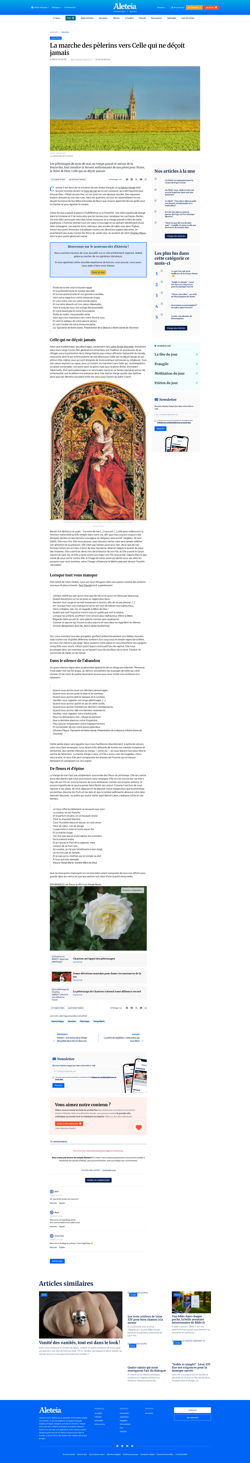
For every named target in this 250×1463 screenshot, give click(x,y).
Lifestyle (142, 18)
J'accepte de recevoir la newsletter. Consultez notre (85, 1078)
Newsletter (124, 1413)
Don (121, 1428)
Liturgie (133, 1295)
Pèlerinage (84, 1021)
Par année (149, 1413)
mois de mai (90, 190)
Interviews (103, 18)
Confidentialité (181, 1454)
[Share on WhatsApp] (146, 179)
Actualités (129, 18)
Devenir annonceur (130, 1454)
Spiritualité (171, 18)
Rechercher (71, 7)
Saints (132, 1346)
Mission (177, 1295)
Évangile (161, 364)
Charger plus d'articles (176, 236)
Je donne (210, 7)
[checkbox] (53, 1077)
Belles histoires (87, 18)
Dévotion (65, 32)
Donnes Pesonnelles (165, 1454)
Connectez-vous (109, 1170)
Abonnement (125, 1424)
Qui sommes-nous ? (97, 1454)
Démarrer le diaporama (132, 890)
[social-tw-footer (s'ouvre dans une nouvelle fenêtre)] (127, 1446)
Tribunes (116, 18)
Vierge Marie (99, 1021)
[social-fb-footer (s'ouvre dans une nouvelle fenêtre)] (122, 1446)
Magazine (123, 1420)
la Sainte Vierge (126, 187)
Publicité (123, 1431)
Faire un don (98, 272)
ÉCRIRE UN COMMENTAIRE (98, 1180)
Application (124, 1417)
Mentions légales (114, 1454)
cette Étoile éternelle (122, 346)
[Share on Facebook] (127, 179)
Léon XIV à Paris (187, 18)
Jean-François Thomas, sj (81, 59)
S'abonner (192, 1410)
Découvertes (156, 18)
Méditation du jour (170, 373)
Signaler (62, 1203)
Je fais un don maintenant (67, 1123)
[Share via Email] (141, 179)
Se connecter (179, 7)
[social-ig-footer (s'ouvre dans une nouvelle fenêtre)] (132, 1446)
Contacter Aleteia (147, 1454)
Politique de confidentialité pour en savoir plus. (174, 422)
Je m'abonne (193, 7)
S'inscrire (58, 1085)
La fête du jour (166, 354)
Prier (69, 18)
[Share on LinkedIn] (132, 179)
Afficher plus (57, 1261)
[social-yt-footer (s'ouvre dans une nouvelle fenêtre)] (117, 1446)
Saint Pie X (133, 12)
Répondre (53, 1203)
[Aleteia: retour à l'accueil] (125, 6)
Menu (57, 18)
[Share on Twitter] (136, 179)
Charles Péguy (138, 233)
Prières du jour (166, 383)
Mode (44, 1295)
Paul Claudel (85, 585)
